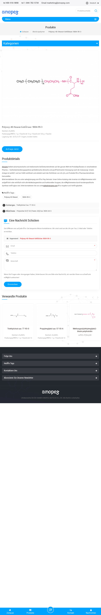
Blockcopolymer (39, 32)
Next (97, 297)
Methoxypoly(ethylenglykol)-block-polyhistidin (84, 330)
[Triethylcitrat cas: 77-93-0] (17, 315)
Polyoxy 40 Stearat (11, 197)
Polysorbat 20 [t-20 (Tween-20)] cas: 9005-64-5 (34, 211)
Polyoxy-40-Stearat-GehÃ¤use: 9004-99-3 (35, 238)
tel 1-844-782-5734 (30, 3)
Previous (93, 297)
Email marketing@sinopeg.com (56, 3)
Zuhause (25, 32)
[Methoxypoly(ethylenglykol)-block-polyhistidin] (84, 315)
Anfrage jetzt (12, 149)
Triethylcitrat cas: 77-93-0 (25, 205)
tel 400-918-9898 (10, 3)
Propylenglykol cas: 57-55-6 (50, 329)
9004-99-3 (26, 197)
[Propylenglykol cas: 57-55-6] (50, 315)
